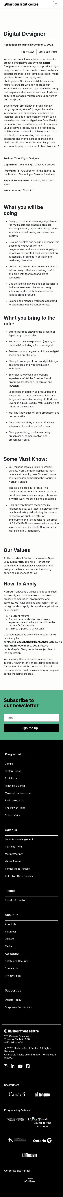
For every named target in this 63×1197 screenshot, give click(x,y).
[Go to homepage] (21, 3)
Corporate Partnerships (18, 1007)
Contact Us (11, 968)
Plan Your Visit (13, 846)
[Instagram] (5, 1066)
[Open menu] (56, 4)
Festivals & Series (15, 785)
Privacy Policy (13, 975)
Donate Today (13, 999)
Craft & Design (13, 771)
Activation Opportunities (19, 876)
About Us (10, 924)
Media (8, 946)
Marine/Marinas (14, 854)
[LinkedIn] (13, 1066)
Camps (9, 763)
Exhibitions (11, 778)
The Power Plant (15, 807)
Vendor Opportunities (17, 868)
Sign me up (31, 728)
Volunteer (10, 931)
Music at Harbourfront (18, 793)
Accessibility (12, 953)
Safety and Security (16, 961)
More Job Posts (48, 51)
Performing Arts (14, 800)
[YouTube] (20, 1066)
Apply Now (27, 51)
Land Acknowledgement (19, 839)
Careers (9, 938)
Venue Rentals (13, 861)
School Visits (12, 815)
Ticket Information (15, 900)
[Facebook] (28, 1066)
